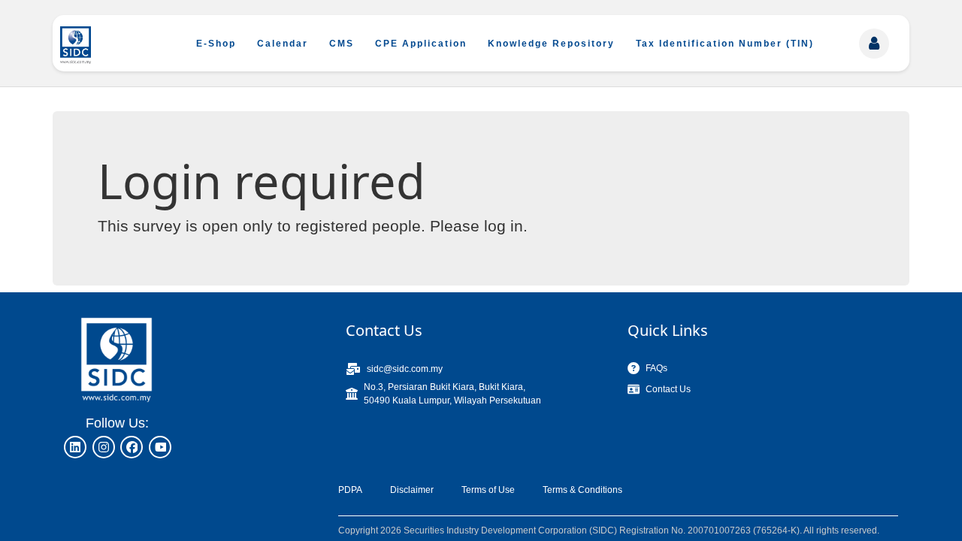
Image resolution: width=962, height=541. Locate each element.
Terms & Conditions (582, 490)
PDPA (350, 490)
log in (503, 225)
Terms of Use (488, 490)
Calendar (282, 43)
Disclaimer (412, 490)
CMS (341, 43)
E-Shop (216, 43)
